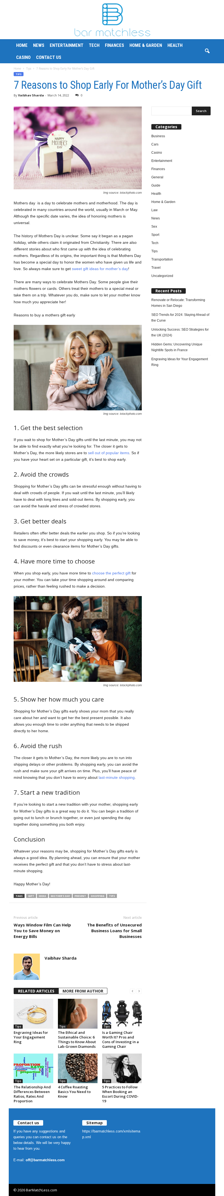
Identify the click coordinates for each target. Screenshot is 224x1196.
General (157, 177)
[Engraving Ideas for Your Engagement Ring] (33, 1013)
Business (158, 136)
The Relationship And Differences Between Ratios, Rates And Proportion (32, 1094)
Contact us (48, 57)
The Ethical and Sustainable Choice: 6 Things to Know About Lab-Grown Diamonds (77, 1039)
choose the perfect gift (111, 573)
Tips (28, 68)
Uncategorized (162, 276)
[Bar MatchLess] (112, 19)
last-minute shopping (117, 777)
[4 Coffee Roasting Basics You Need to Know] (78, 1068)
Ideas (42, 896)
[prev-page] (132, 991)
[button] (207, 51)
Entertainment (66, 45)
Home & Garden (145, 45)
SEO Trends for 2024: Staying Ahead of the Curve (180, 317)
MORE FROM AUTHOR (83, 991)
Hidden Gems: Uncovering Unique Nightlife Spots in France (176, 347)
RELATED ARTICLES (36, 991)
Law (154, 210)
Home (22, 45)
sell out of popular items (108, 453)
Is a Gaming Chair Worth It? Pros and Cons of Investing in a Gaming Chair (120, 1039)
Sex (154, 226)
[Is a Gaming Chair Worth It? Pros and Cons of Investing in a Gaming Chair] (122, 1013)
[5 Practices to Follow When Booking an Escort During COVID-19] (122, 1068)
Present (80, 896)
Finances (114, 45)
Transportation (162, 259)
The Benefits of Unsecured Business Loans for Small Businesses (114, 930)
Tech (94, 45)
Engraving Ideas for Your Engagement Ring (31, 1037)
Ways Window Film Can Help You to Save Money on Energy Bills (42, 930)
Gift (31, 896)
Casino (23, 57)
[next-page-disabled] (139, 991)
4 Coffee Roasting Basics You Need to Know (74, 1092)
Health (174, 45)
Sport (155, 235)
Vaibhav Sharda (31, 95)
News (38, 45)
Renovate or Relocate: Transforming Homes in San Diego (178, 303)
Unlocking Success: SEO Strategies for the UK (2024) (180, 332)
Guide (155, 185)
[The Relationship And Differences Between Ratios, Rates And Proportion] (33, 1068)
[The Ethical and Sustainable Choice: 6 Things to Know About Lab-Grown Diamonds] (78, 1013)
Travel (156, 268)
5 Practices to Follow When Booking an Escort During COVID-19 (120, 1094)
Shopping (97, 896)
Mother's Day (60, 896)
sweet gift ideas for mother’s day (100, 269)
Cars (154, 144)
